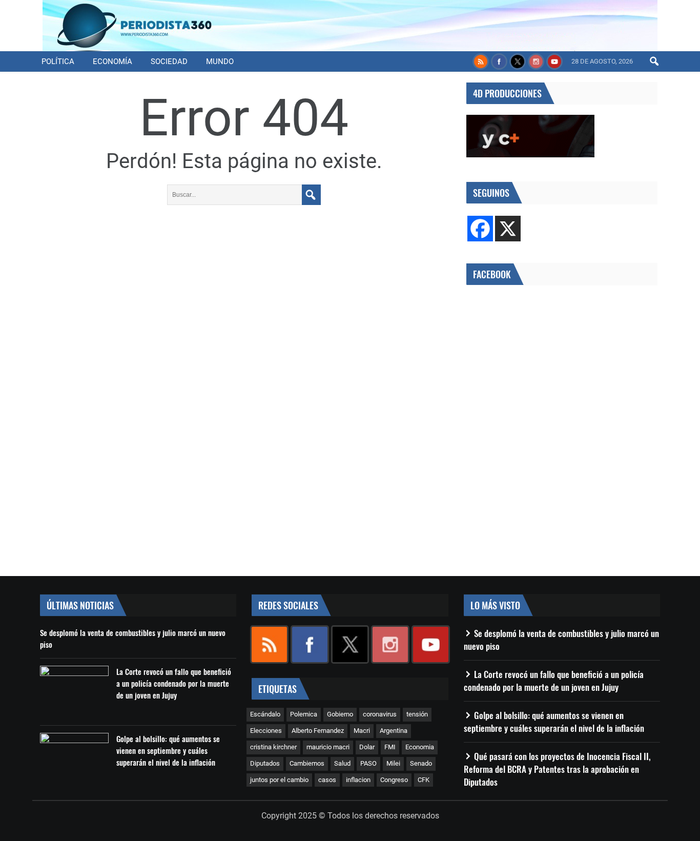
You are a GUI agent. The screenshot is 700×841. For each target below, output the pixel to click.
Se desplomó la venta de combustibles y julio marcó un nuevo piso (132, 638)
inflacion (358, 780)
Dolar (367, 747)
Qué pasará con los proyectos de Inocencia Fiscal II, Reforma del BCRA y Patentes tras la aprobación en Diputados (557, 769)
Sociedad (169, 61)
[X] (508, 228)
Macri (362, 730)
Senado (421, 763)
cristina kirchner (273, 747)
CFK (423, 780)
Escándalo (265, 714)
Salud (342, 763)
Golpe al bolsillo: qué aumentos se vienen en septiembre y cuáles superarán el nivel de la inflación (168, 750)
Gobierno (340, 714)
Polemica (303, 714)
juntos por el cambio (279, 780)
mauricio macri (327, 747)
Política (58, 61)
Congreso (394, 780)
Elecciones (266, 730)
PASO (368, 763)
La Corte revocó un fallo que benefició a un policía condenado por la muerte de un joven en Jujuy (173, 683)
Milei (393, 763)
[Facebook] (480, 228)
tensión (417, 714)
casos (327, 780)
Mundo (220, 61)
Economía (112, 61)
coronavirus (380, 714)
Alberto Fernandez (318, 730)
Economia (419, 747)
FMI (390, 747)
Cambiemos (307, 763)
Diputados (265, 763)
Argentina (393, 730)
